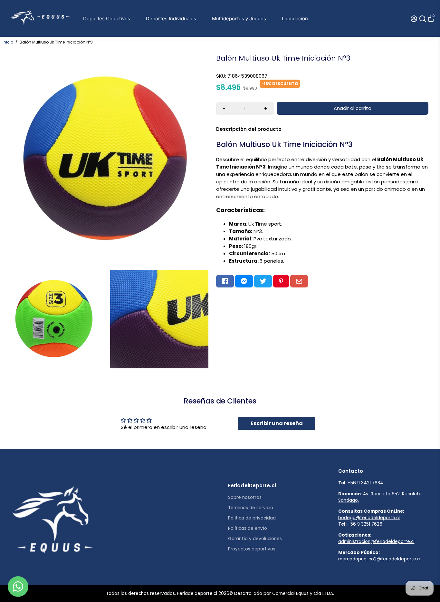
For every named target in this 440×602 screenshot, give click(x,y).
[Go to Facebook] (225, 281)
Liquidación (295, 18)
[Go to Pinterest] (281, 281)
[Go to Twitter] (263, 281)
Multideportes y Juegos (239, 18)
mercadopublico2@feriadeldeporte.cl (379, 559)
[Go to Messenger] (244, 281)
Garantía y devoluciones (255, 539)
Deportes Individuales (171, 18)
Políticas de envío (247, 528)
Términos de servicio (250, 508)
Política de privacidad (252, 518)
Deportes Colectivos (106, 18)
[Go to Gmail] (299, 281)
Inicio (8, 42)
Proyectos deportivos (251, 549)
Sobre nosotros (245, 497)
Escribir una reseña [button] (277, 423)
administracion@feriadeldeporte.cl (376, 542)
